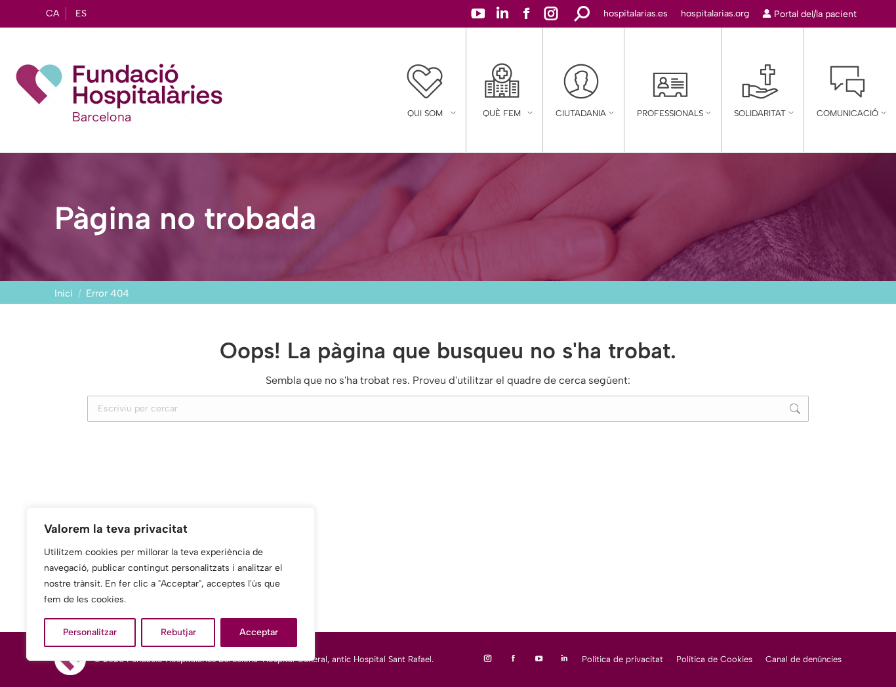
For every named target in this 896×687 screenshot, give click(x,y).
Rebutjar (178, 632)
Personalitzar (90, 632)
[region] (170, 584)
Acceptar (258, 632)
